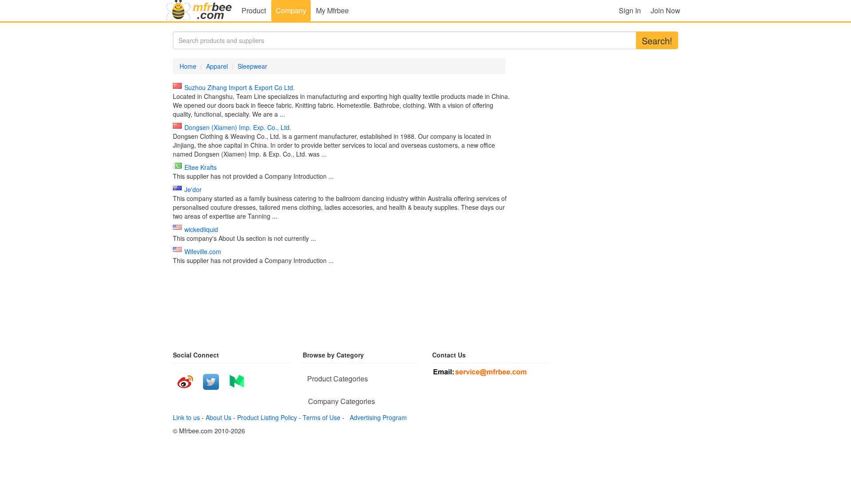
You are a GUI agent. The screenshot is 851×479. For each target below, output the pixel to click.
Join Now (665, 10)
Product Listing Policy (267, 417)
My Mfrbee (332, 10)
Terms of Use (321, 417)
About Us (218, 417)
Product (254, 10)
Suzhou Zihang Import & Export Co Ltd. (239, 87)
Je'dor (193, 189)
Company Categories (341, 401)
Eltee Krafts (200, 167)
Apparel (217, 66)
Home (188, 66)
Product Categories (337, 378)
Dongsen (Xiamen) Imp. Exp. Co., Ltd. (237, 127)
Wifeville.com (202, 251)
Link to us (186, 417)
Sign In (630, 10)
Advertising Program (376, 417)
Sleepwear (252, 66)
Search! (657, 40)
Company (291, 10)
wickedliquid (201, 229)
